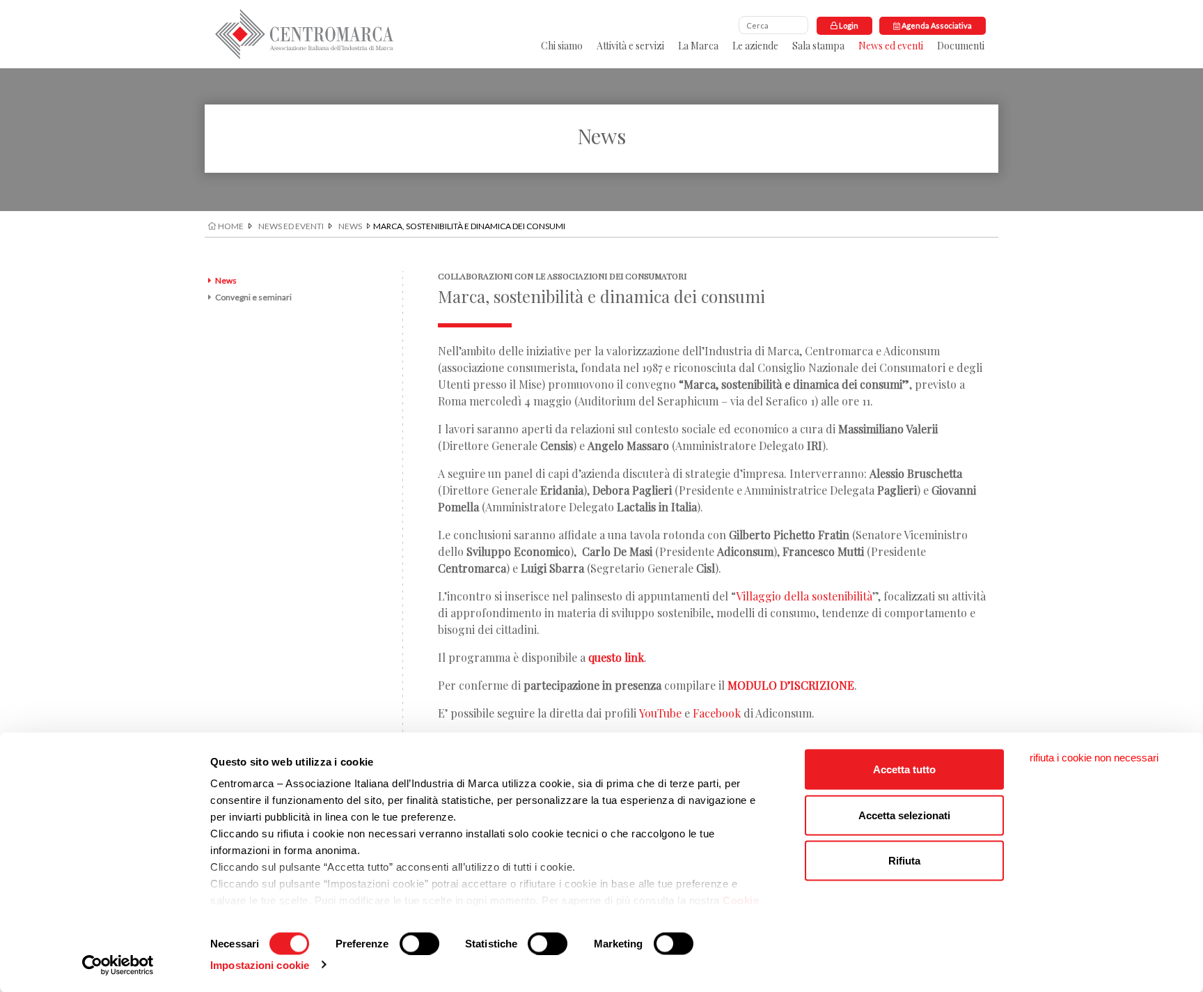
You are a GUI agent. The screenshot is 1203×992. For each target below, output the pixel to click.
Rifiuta (904, 861)
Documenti (960, 45)
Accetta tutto (904, 769)
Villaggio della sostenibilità (804, 596)
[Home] (304, 34)
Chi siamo (562, 45)
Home (230, 226)
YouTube (660, 713)
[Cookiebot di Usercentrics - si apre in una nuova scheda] (118, 964)
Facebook (717, 713)
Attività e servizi (630, 45)
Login (848, 25)
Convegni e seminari (253, 297)
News (350, 226)
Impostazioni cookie (259, 964)
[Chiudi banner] (1094, 758)
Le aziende (755, 45)
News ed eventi (890, 45)
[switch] (419, 943)
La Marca (698, 45)
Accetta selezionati (904, 815)
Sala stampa (818, 45)
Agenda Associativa (936, 25)
